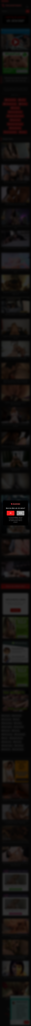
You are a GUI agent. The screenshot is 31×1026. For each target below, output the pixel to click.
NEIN (20, 513)
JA (10, 513)
